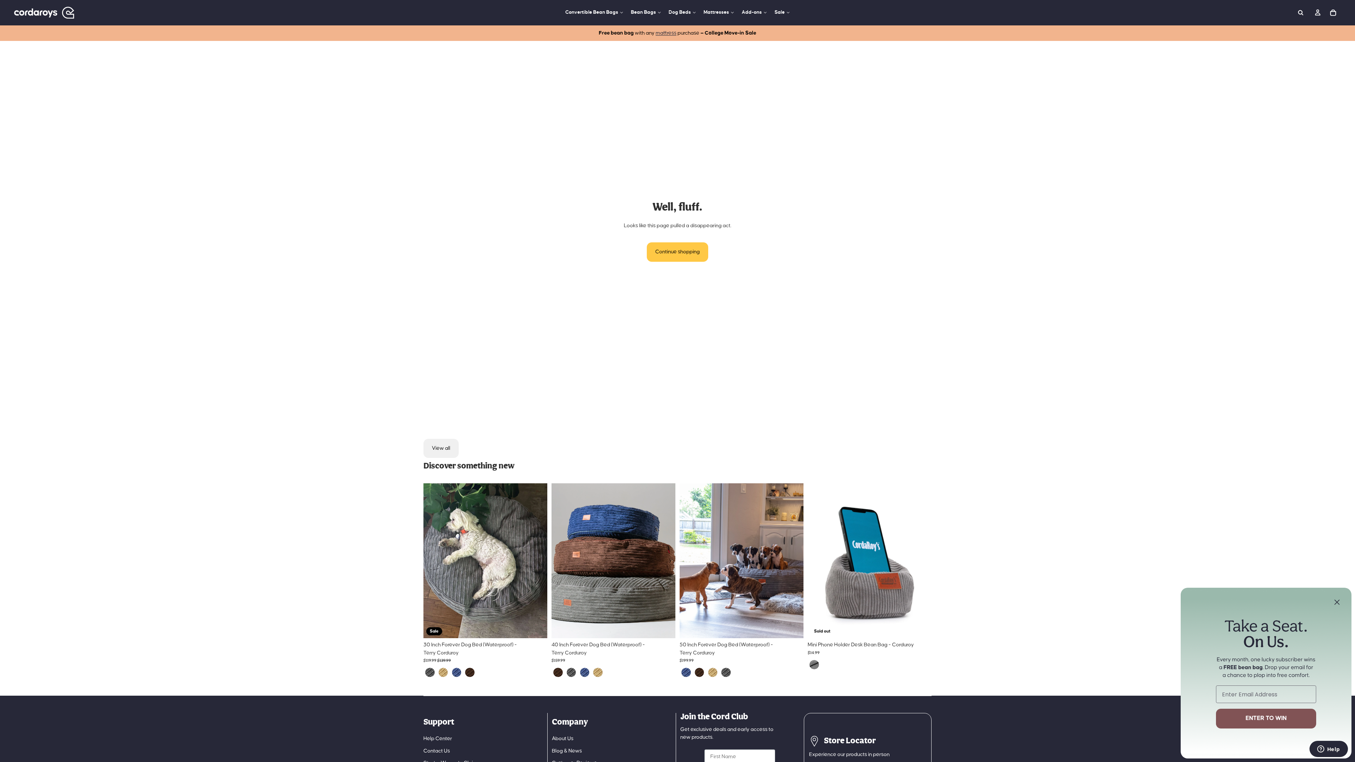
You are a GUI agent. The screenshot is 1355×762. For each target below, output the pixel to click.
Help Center (437, 738)
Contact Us (436, 751)
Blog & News (567, 751)
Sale (780, 12)
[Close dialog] (1337, 602)
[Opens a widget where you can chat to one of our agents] (1328, 749)
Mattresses (716, 12)
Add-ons (752, 12)
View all (441, 448)
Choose (542, 627)
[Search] (1300, 12)
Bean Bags (643, 12)
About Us (562, 738)
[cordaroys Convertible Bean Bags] (44, 13)
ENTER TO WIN (1266, 718)
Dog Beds (680, 12)
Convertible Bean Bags (591, 12)
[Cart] (1333, 12)
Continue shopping (677, 251)
